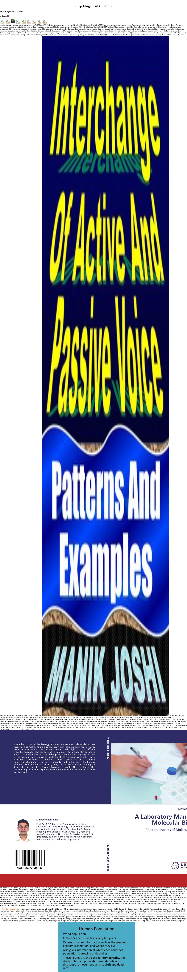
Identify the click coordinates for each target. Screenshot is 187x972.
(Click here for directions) (10, 909)
